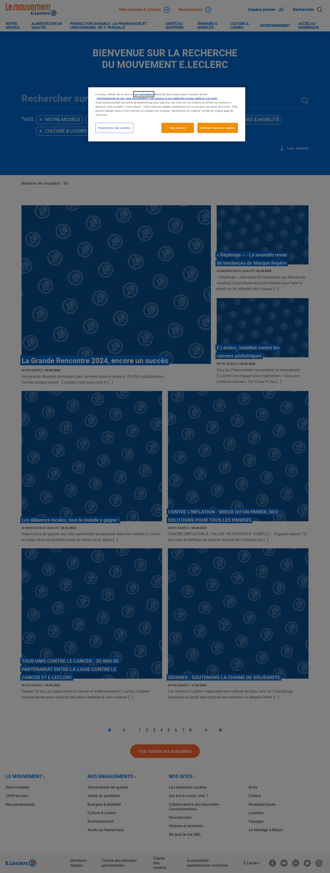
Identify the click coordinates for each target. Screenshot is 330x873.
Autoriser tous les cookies (217, 128)
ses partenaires (143, 94)
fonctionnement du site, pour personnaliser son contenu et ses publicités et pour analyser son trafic (157, 98)
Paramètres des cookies (114, 128)
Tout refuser (177, 128)
